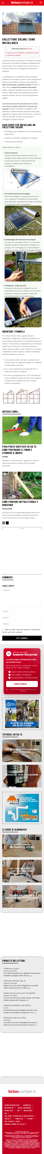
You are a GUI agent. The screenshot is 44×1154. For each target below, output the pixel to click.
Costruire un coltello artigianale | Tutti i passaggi (22, 750)
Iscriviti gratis (20, 684)
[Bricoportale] (22, 2)
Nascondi (29, 49)
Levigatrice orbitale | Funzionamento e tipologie (22, 845)
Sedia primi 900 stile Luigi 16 (14, 981)
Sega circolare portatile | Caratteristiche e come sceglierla (22, 871)
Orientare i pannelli (13, 55)
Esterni (5, 456)
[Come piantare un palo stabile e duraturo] (22, 485)
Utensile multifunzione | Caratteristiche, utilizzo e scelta (22, 896)
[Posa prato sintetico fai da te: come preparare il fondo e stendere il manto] (22, 430)
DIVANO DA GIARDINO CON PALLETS (17, 1005)
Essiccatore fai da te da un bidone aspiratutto (22, 776)
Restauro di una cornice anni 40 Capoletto (19, 993)
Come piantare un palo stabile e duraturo (20, 503)
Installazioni (7, 508)
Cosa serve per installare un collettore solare (22, 53)
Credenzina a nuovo (11, 968)
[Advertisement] (22, 552)
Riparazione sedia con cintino (15, 1018)
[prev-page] (3, 522)
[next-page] (7, 522)
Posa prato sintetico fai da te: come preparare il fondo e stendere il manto (19, 450)
